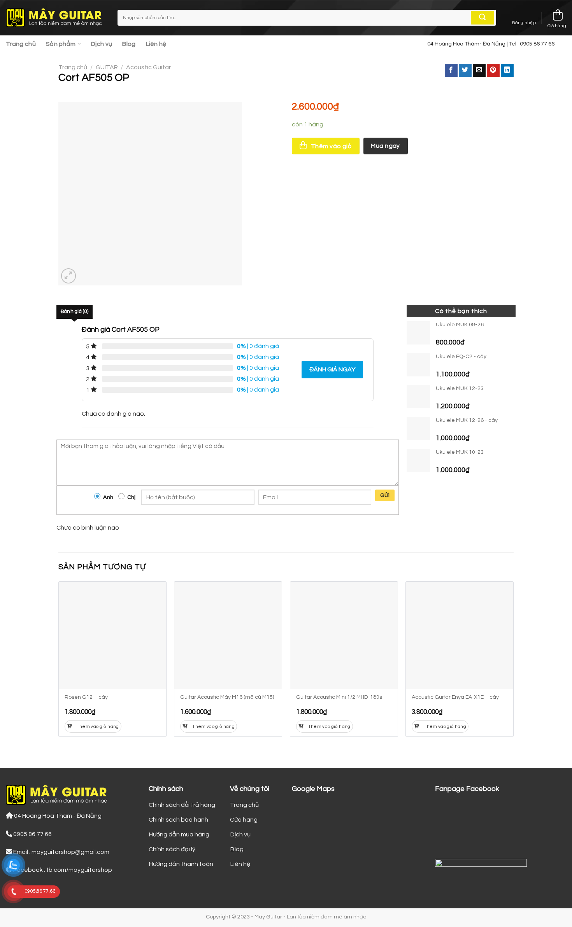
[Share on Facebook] (451, 70)
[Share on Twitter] (465, 70)
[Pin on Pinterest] (493, 70)
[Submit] (482, 18)
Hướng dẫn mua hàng (179, 834)
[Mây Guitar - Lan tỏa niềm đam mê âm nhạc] (56, 18)
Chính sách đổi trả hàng (182, 805)
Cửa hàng (244, 820)
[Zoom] (68, 275)
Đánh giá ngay (332, 369)
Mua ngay (385, 146)
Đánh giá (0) (74, 311)
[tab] (74, 312)
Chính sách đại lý (172, 849)
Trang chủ (21, 44)
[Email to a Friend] (479, 70)
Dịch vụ (101, 44)
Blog (128, 44)
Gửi (385, 495)
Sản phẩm (61, 44)
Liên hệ (156, 44)
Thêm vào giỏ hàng (98, 726)
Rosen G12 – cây (86, 697)
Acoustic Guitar (148, 67)
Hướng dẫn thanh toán (181, 864)
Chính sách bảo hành (178, 820)
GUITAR (107, 67)
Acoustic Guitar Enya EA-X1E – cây (455, 697)
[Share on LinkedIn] (507, 70)
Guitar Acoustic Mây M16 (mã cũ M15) (227, 697)
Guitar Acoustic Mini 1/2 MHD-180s (339, 697)
